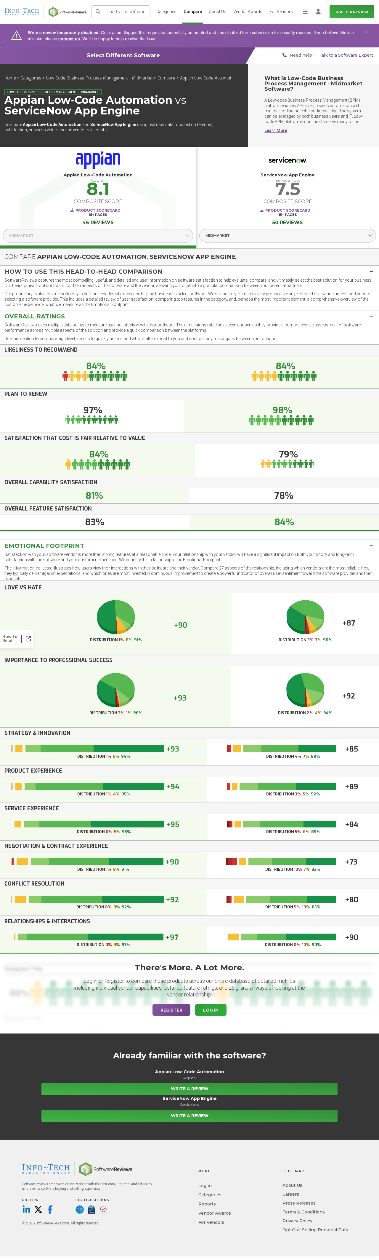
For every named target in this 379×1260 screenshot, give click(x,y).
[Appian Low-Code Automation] (98, 161)
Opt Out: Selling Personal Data (315, 1229)
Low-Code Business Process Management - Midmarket (99, 78)
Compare (193, 11)
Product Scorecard (98, 210)
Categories (166, 11)
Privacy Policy (297, 1221)
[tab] (189, 271)
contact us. (69, 39)
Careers (290, 1194)
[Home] (67, 12)
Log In (211, 1010)
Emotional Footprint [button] (44, 545)
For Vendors (281, 11)
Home (10, 78)
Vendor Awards (247, 11)
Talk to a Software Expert (346, 55)
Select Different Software (123, 55)
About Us (217, 11)
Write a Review (351, 12)
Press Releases (299, 1203)
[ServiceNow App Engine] (287, 161)
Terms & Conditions (303, 1212)
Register (171, 1010)
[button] (189, 271)
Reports (207, 1204)
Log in (205, 1185)
